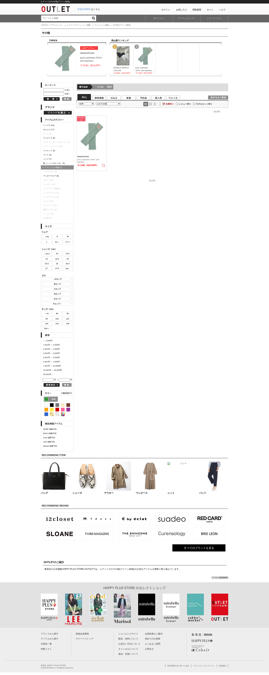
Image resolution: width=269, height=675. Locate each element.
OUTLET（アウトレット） (52, 25)
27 (47, 268)
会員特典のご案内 (153, 633)
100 (57, 319)
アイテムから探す (49, 638)
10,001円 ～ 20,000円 (52, 370)
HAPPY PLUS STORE (119, 588)
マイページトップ (84, 638)
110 (67, 319)
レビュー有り (185, 104)
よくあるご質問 (152, 644)
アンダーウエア (51, 176)
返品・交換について (128, 654)
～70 (47, 314)
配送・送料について (128, 638)
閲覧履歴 (197, 9)
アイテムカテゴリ (186, 18)
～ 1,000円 (47, 341)
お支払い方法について (129, 644)
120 (46, 324)
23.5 (68, 254)
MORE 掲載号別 (50, 429)
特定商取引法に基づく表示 (178, 666)
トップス (48, 125)
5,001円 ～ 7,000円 (51, 362)
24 (47, 259)
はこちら (88, 9)
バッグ (47, 159)
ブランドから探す (49, 633)
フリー (67, 242)
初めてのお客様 (152, 638)
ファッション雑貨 (101, 25)
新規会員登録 (82, 633)
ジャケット (49, 151)
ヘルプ (222, 9)
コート (47, 155)
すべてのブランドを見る (199, 547)
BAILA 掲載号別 (49, 433)
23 (57, 254)
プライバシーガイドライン (204, 666)
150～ (46, 329)
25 (68, 259)
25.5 (47, 264)
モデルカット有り (204, 104)
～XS (46, 237)
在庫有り (170, 104)
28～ (68, 269)
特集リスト (46, 649)
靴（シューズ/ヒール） (54, 163)
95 (47, 319)
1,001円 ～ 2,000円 (51, 345)
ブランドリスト (214, 18)
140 (67, 324)
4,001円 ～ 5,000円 (51, 357)
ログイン (165, 9)
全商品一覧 (46, 644)
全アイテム (159, 18)
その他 (104, 87)
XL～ (57, 242)
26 (57, 264)
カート (210, 9)
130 (57, 324)
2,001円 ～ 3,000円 (51, 349)
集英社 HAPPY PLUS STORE (53, 665)
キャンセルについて (128, 649)
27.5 (57, 268)
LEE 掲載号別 (49, 442)
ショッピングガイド (128, 633)
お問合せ (149, 649)
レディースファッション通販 (79, 25)
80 (57, 313)
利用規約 (222, 666)
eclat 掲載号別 (49, 438)
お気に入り (181, 9)
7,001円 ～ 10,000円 (52, 366)
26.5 (68, 264)
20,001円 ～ (48, 374)
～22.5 (47, 254)
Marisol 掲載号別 (50, 446)
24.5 (57, 259)
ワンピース (49, 138)
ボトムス (48, 129)
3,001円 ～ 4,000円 (51, 353)
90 (68, 313)
